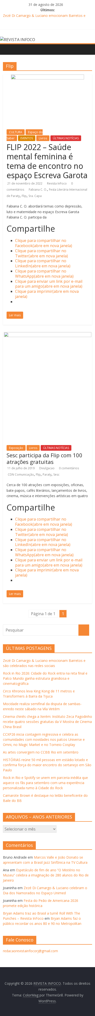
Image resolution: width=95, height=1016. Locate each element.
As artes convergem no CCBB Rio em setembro (40, 752)
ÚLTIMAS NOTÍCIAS (66, 138)
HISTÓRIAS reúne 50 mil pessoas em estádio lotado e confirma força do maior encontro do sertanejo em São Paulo (47, 764)
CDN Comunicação (21, 474)
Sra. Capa (35, 196)
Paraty (47, 474)
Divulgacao (47, 468)
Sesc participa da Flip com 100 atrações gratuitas (44, 458)
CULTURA (15, 132)
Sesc (56, 474)
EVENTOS (26, 138)
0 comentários (69, 468)
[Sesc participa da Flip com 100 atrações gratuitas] (47, 335)
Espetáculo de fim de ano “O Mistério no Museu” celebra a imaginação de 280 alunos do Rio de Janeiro (46, 875)
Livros (43, 138)
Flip (24, 196)
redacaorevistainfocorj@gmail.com (30, 951)
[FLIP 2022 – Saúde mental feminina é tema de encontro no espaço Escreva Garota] (47, 77)
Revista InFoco (57, 183)
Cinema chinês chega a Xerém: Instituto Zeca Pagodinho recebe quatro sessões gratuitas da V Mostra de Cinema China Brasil (47, 721)
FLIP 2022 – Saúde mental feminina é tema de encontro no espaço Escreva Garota (47, 161)
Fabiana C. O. (38, 189)
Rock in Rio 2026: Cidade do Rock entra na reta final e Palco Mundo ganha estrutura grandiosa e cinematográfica (45, 678)
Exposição (16, 448)
